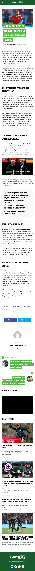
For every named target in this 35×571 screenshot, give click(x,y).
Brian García (26, 306)
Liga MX (5, 21)
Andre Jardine (15, 306)
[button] (2, 3)
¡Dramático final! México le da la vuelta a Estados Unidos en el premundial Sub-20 (16, 501)
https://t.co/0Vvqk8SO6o (15, 205)
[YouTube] (15, 566)
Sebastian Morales (17, 345)
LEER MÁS (9, 172)
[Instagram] (19, 566)
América (5, 306)
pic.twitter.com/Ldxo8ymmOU (14, 208)
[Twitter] (23, 566)
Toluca (5, 309)
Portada (12, 21)
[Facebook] (12, 566)
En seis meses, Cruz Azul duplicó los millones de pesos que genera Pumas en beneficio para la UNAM (17, 483)
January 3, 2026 (9, 214)
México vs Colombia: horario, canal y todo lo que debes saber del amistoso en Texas (17, 538)
